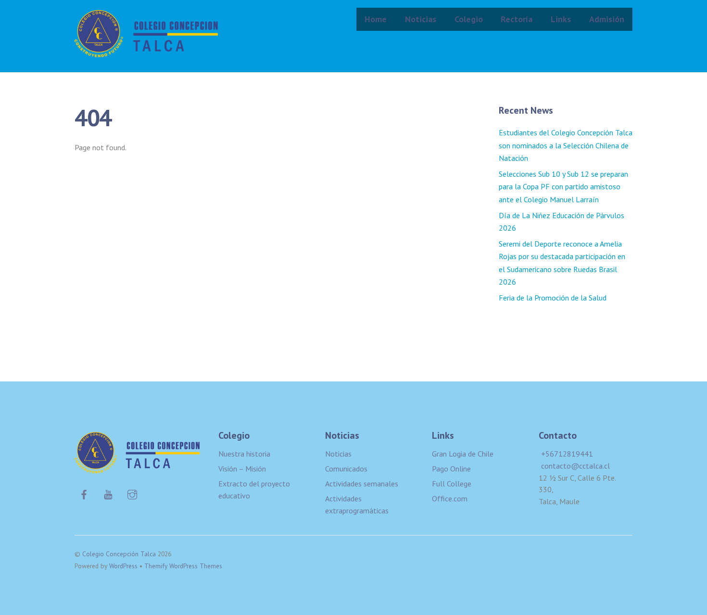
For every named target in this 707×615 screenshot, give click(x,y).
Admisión (606, 19)
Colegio (468, 19)
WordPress (123, 566)
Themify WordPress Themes (183, 566)
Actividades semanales (361, 483)
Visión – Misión (242, 468)
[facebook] (84, 493)
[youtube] (108, 493)
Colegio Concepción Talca (119, 554)
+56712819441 (567, 453)
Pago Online (451, 468)
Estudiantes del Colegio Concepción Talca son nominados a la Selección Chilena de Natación (565, 145)
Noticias (420, 19)
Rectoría (516, 19)
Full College (451, 483)
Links (561, 19)
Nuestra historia (244, 453)
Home (376, 19)
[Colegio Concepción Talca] (147, 50)
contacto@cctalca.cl (575, 466)
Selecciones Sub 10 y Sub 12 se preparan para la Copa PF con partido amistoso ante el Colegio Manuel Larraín (563, 186)
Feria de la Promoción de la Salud (552, 297)
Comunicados (346, 468)
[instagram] (132, 493)
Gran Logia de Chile (462, 453)
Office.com (449, 498)
